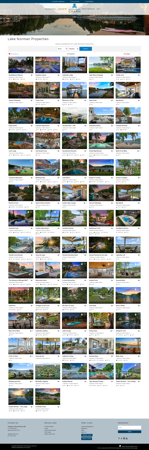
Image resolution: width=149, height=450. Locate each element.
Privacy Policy (27, 447)
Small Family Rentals (50, 430)
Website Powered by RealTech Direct (129, 446)
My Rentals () (14, 54)
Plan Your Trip (62, 9)
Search (85, 49)
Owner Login (86, 435)
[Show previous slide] (9, 65)
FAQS (82, 430)
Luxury (46, 428)
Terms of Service (131, 448)
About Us (83, 432)
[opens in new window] (119, 438)
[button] (23, 71)
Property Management (88, 9)
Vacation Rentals (50, 9)
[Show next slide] (33, 65)
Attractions (84, 428)
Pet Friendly (47, 432)
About (98, 9)
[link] (20, 68)
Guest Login (86, 438)
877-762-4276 (12, 436)
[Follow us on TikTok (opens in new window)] (121, 438)
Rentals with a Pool (49, 434)
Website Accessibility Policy (18, 447)
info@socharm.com (13, 434)
